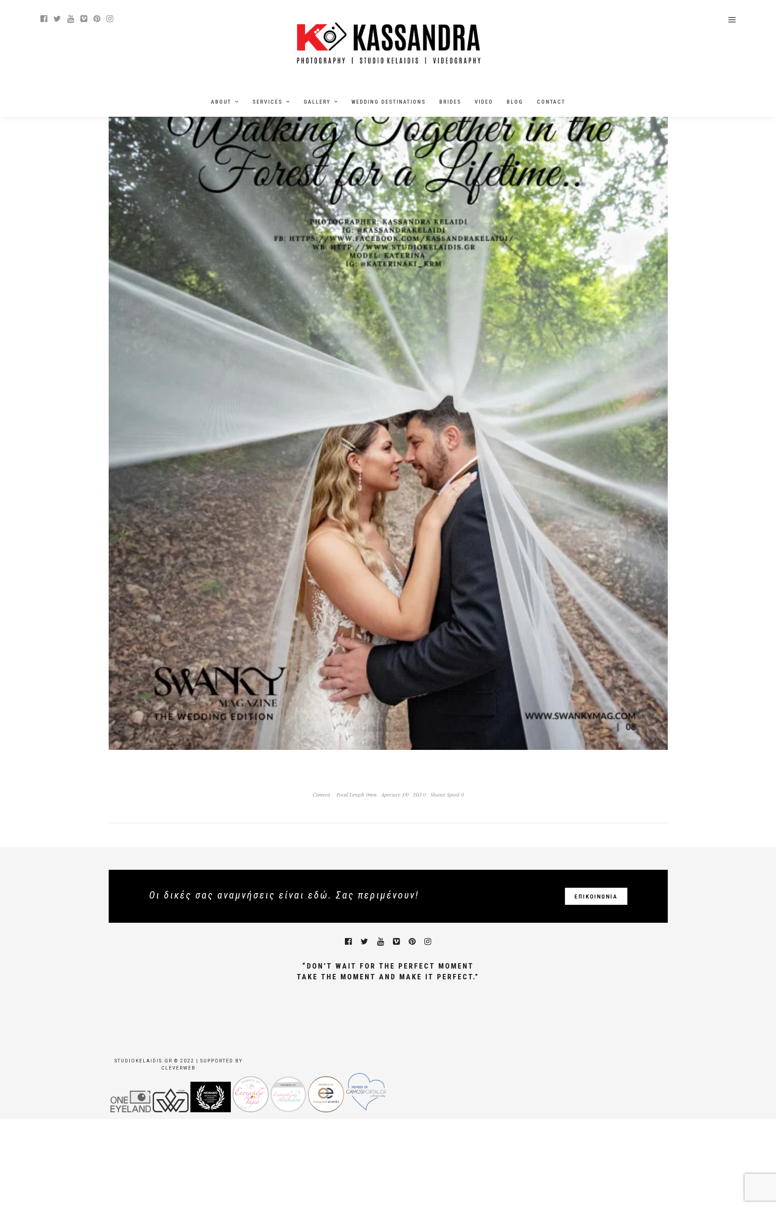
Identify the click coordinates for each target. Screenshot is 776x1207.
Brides (450, 102)
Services (267, 102)
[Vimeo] (83, 19)
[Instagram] (109, 19)
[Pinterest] (96, 19)
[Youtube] (70, 19)
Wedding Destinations (389, 102)
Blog (515, 102)
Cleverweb (178, 1068)
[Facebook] (348, 942)
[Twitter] (364, 942)
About (221, 102)
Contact (551, 102)
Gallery (317, 102)
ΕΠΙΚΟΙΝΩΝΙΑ (595, 896)
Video (484, 102)
